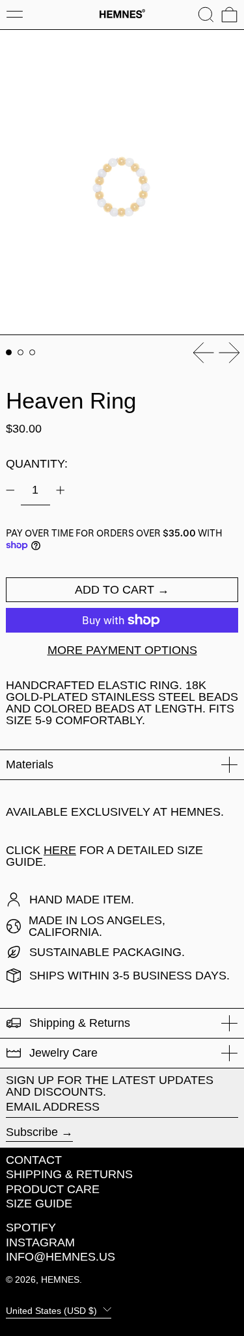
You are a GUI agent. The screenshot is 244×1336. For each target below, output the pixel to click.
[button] (206, 14)
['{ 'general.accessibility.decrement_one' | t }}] (10, 490)
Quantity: (37, 463)
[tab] (9, 352)
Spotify (31, 1227)
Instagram (40, 1242)
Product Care (53, 1189)
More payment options (122, 650)
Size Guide (39, 1203)
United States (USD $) (53, 1310)
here (60, 850)
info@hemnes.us (60, 1256)
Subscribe (32, 1132)
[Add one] (60, 490)
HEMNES (60, 1279)
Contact (34, 1159)
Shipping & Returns (69, 1174)
